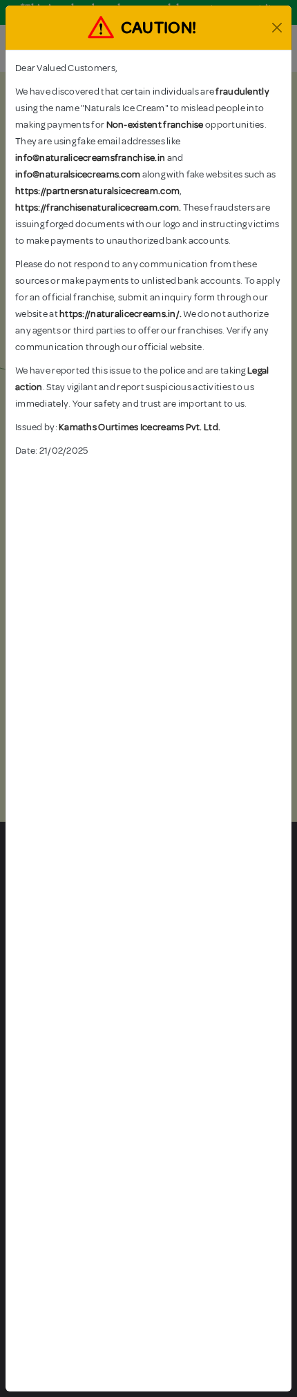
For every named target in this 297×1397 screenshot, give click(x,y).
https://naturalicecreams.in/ (119, 314)
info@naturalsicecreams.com (77, 174)
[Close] (277, 27)
